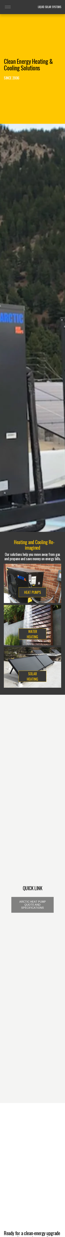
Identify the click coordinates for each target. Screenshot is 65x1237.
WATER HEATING (32, 634)
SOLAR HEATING (32, 676)
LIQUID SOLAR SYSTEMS (49, 7)
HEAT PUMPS (32, 592)
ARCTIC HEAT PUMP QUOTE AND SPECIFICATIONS (32, 904)
